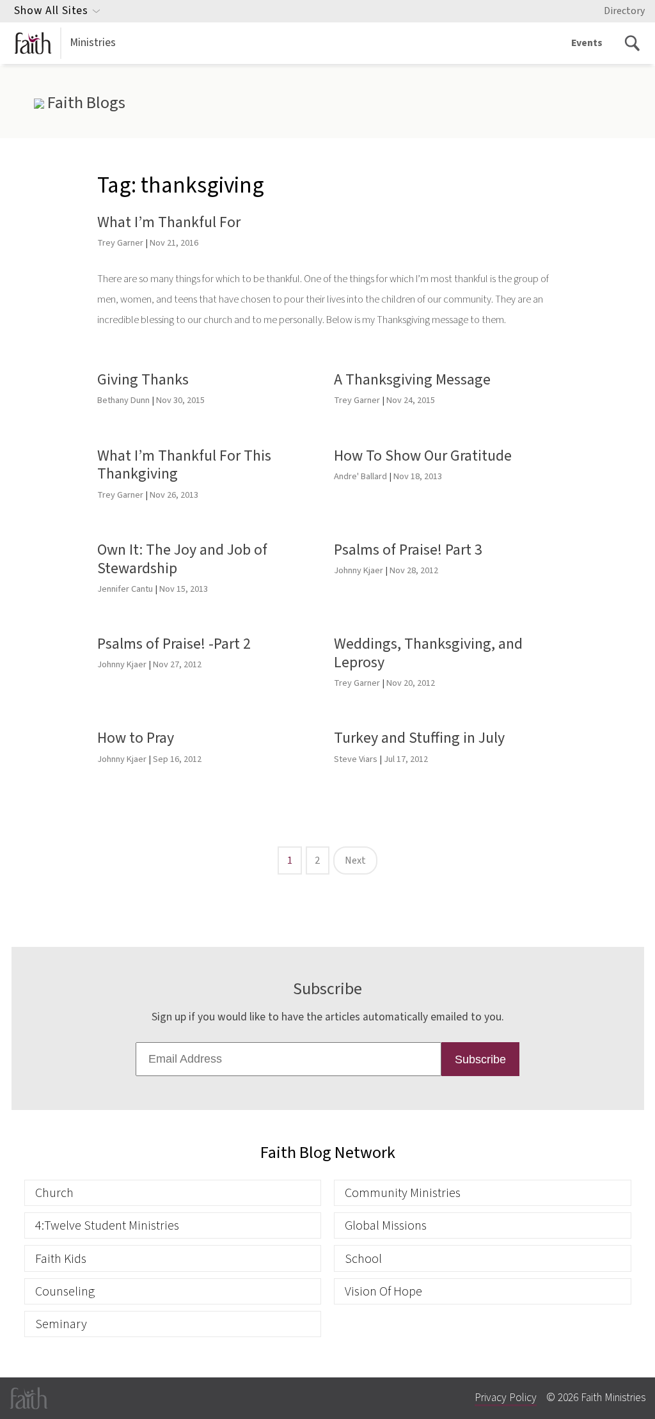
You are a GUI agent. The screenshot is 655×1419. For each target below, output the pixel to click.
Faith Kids (60, 1258)
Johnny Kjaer (358, 570)
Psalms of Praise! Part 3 (408, 550)
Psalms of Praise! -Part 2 (174, 644)
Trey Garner (120, 243)
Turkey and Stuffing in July (419, 738)
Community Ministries (403, 1193)
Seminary (61, 1324)
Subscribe (480, 1059)
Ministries (93, 43)
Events (587, 43)
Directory (624, 11)
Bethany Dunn (123, 400)
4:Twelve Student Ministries (107, 1225)
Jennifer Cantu (125, 589)
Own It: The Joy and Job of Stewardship (182, 559)
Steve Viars (355, 759)
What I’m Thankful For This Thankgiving (184, 465)
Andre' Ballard (360, 476)
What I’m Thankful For (169, 222)
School (363, 1258)
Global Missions (386, 1225)
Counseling (65, 1291)
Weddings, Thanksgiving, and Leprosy (428, 653)
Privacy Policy (506, 1398)
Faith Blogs (84, 103)
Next (355, 860)
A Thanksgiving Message (412, 380)
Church (54, 1193)
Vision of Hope (383, 1291)
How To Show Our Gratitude (423, 456)
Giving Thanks (143, 380)
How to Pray (135, 738)
